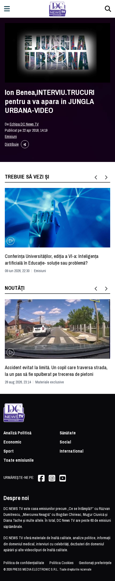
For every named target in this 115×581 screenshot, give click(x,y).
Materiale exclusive (49, 382)
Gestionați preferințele (95, 562)
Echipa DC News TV (24, 124)
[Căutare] (108, 9)
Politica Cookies (61, 562)
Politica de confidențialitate (23, 562)
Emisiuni (11, 136)
